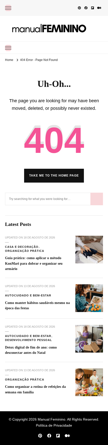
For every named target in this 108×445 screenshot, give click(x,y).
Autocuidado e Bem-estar (28, 295)
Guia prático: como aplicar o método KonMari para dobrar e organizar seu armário (34, 263)
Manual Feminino (51, 419)
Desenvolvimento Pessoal (28, 339)
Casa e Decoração (21, 246)
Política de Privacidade (54, 425)
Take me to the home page (54, 175)
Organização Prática (24, 250)
